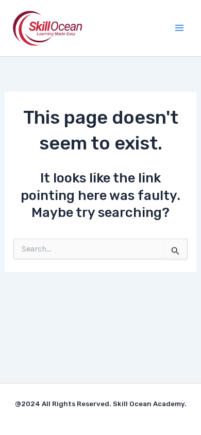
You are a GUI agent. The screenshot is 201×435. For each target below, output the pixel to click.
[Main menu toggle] (179, 27)
